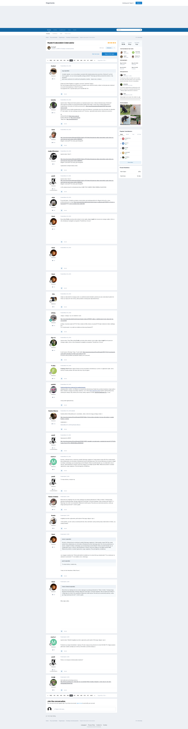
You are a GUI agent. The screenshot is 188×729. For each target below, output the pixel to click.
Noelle (53, 515)
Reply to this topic (109, 54)
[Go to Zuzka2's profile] (53, 71)
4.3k (54, 188)
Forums (48, 33)
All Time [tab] (139, 134)
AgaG (54, 47)
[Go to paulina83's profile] (123, 153)
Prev (51, 60)
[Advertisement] (94, 17)
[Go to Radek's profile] (123, 148)
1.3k (54, 229)
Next (91, 60)
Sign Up (139, 3)
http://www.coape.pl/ (74, 116)
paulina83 (127, 152)
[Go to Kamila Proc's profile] (123, 138)
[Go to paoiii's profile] (53, 181)
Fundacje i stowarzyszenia (67, 48)
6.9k (54, 78)
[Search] (140, 30)
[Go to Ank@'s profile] (53, 682)
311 (54, 469)
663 (61, 60)
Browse (49, 29)
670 (85, 60)
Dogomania (50, 3)
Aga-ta (53, 337)
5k (54, 306)
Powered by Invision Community (94, 726)
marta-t (53, 456)
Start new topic (95, 54)
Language (83, 725)
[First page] (48, 60)
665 (68, 60)
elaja (53, 197)
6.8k (54, 509)
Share (102, 47)
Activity (55, 29)
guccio (126, 142)
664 (64, 60)
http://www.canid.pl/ (75, 117)
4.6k (54, 350)
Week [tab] (121, 134)
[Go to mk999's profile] (53, 389)
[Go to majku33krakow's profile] (53, 156)
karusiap (137, 51)
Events (74, 29)
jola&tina (127, 157)
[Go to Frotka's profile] (53, 371)
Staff (61, 33)
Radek (126, 147)
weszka (53, 100)
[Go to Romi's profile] (53, 221)
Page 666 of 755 (101, 60)
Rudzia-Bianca (53, 411)
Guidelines (55, 33)
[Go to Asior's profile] (53, 135)
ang (53, 294)
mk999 (53, 384)
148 (54, 397)
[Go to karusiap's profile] (133, 52)
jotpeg (53, 313)
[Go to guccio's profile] (123, 143)
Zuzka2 (53, 66)
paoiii (53, 176)
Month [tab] (127, 134)
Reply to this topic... (60, 709)
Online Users (68, 33)
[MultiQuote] (62, 94)
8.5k (54, 325)
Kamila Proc (128, 138)
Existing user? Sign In (128, 3)
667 (74, 60)
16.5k (54, 112)
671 (88, 60)
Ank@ (53, 677)
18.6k (54, 142)
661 (54, 60)
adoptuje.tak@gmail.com (101, 392)
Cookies (105, 725)
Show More (130, 162)
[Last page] (95, 60)
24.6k (54, 423)
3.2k (54, 378)
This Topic (134, 29)
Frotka (53, 365)
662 (58, 60)
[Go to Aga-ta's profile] (53, 342)
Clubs (69, 29)
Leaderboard (62, 29)
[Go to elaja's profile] (53, 202)
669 (81, 60)
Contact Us (99, 725)
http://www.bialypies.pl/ (72, 119)
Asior (53, 129)
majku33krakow (53, 151)
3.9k (54, 210)
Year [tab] (133, 134)
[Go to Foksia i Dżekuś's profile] (53, 502)
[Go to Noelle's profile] (53, 520)
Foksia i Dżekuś (53, 496)
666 (71, 60)
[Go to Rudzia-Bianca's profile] (53, 416)
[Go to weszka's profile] (53, 105)
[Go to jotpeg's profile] (53, 318)
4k (54, 164)
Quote (65, 94)
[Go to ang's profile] (53, 299)
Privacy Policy (91, 725)
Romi (53, 216)
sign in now (79, 703)
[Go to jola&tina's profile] (123, 157)
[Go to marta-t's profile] (53, 461)
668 (78, 60)
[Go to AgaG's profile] (49, 47)
